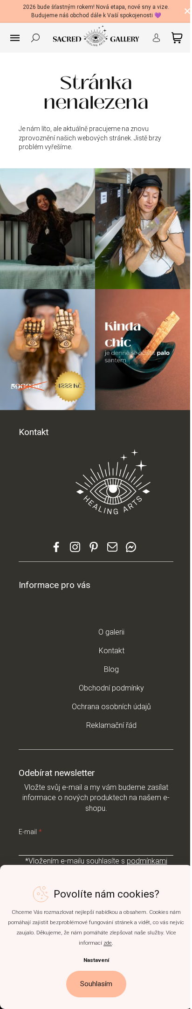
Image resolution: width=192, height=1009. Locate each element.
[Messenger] (131, 551)
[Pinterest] (93, 550)
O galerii (111, 632)
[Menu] (15, 37)
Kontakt (111, 650)
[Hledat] (35, 37)
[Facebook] (56, 551)
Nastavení (96, 960)
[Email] (112, 551)
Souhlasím (96, 984)
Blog (111, 669)
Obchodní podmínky (111, 688)
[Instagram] (75, 551)
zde (107, 943)
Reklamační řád (111, 725)
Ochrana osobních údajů (111, 706)
